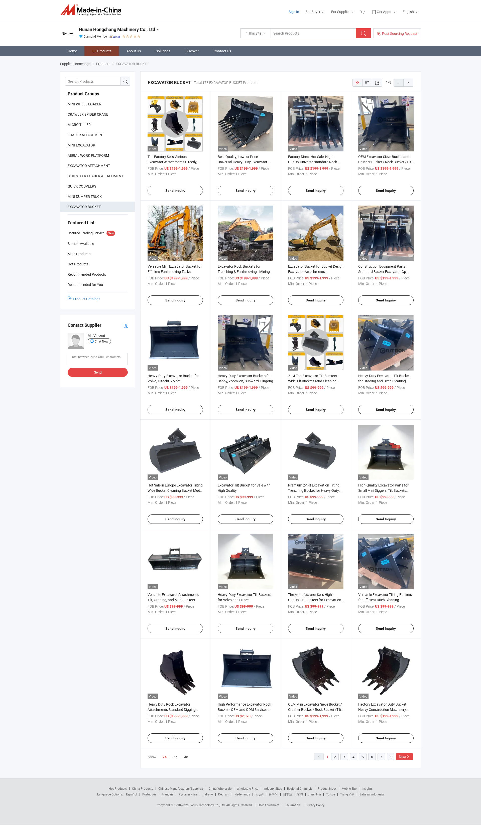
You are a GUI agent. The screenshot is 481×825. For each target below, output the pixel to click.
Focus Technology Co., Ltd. (207, 805)
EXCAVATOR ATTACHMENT (89, 165)
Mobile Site (349, 788)
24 (165, 757)
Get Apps (384, 11)
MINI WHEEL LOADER (84, 104)
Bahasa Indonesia (371, 794)
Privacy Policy (314, 805)
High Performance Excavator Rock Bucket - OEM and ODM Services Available (244, 709)
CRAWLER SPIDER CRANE (88, 114)
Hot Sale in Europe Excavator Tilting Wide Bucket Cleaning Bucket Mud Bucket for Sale (175, 490)
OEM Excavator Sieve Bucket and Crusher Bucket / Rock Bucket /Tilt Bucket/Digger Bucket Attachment (384, 162)
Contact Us (222, 51)
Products (104, 51)
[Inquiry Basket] (363, 11)
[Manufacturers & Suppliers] (92, 10)
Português (149, 794)
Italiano (208, 794)
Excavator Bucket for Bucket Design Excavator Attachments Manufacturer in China (315, 271)
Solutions (163, 51)
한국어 (273, 794)
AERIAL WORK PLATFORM (88, 155)
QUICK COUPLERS (82, 186)
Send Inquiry (175, 191)
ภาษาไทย (314, 794)
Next (402, 756)
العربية (259, 794)
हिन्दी (300, 794)
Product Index (327, 788)
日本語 (287, 794)
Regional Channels (299, 788)
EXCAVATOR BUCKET (84, 206)
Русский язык (188, 794)
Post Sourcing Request (399, 33)
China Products (142, 788)
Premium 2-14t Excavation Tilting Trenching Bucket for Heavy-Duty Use (313, 490)
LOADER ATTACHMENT (86, 134)
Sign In (294, 11)
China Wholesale (220, 788)
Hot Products (118, 788)
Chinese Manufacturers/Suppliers (180, 788)
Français (167, 794)
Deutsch (223, 794)
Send (98, 372)
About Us (134, 51)
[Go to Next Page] (408, 82)
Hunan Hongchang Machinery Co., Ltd (117, 29)
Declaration (292, 805)
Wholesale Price (247, 788)
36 (175, 756)
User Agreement (268, 805)
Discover (192, 51)
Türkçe (330, 794)
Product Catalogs (86, 298)
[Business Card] (126, 325)
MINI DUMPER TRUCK (85, 196)
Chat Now (101, 341)
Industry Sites (273, 788)
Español (131, 794)
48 (186, 756)
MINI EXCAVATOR (81, 145)
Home (72, 51)
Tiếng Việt (347, 794)
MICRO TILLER (79, 124)
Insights (367, 788)
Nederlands (242, 794)
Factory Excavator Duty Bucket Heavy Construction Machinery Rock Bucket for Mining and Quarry (385, 709)
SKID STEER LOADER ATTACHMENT (95, 176)
